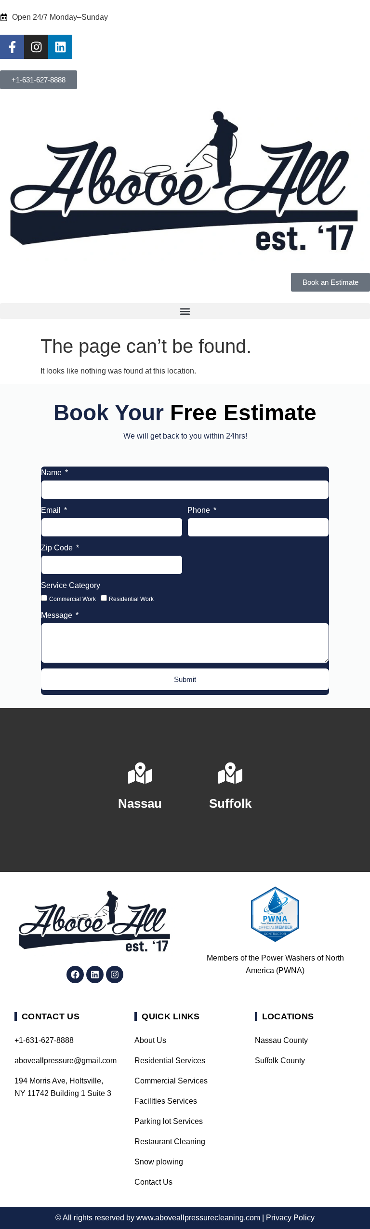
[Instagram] (36, 47)
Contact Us (153, 1182)
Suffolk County (280, 1060)
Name (52, 472)
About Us (150, 1040)
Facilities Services (165, 1101)
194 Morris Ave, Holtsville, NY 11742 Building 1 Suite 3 (62, 1087)
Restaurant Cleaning (169, 1141)
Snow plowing (158, 1162)
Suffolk (230, 803)
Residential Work (131, 598)
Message (57, 615)
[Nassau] (140, 773)
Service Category (70, 585)
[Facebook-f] (12, 47)
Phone (199, 510)
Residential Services (169, 1060)
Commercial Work (72, 598)
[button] (185, 311)
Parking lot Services (168, 1121)
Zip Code (58, 548)
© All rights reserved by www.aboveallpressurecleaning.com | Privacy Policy (185, 1218)
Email (52, 510)
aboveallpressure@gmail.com (64, 1060)
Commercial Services (171, 1081)
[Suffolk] (230, 773)
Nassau (140, 803)
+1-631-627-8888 (44, 1040)
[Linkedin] (60, 47)
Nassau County (281, 1040)
